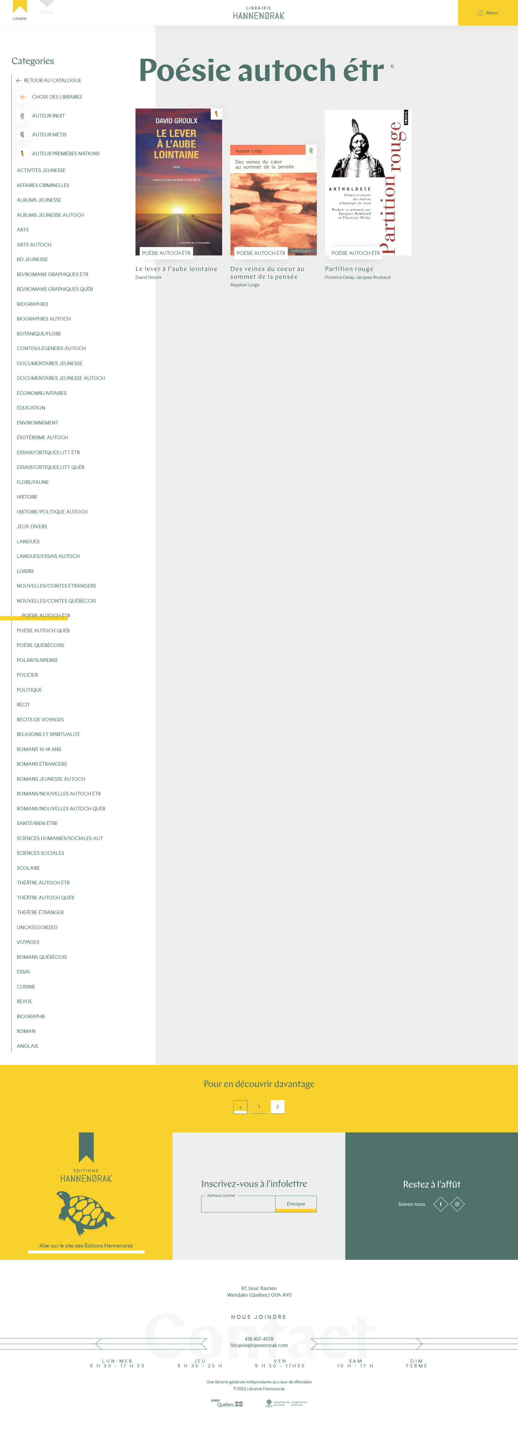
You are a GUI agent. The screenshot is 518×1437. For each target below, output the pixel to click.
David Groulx (148, 277)
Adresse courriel (221, 1195)
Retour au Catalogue (53, 80)
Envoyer (296, 1204)
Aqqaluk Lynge (244, 285)
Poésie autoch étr (166, 253)
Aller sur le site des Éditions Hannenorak (86, 1245)
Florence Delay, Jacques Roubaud (358, 277)
